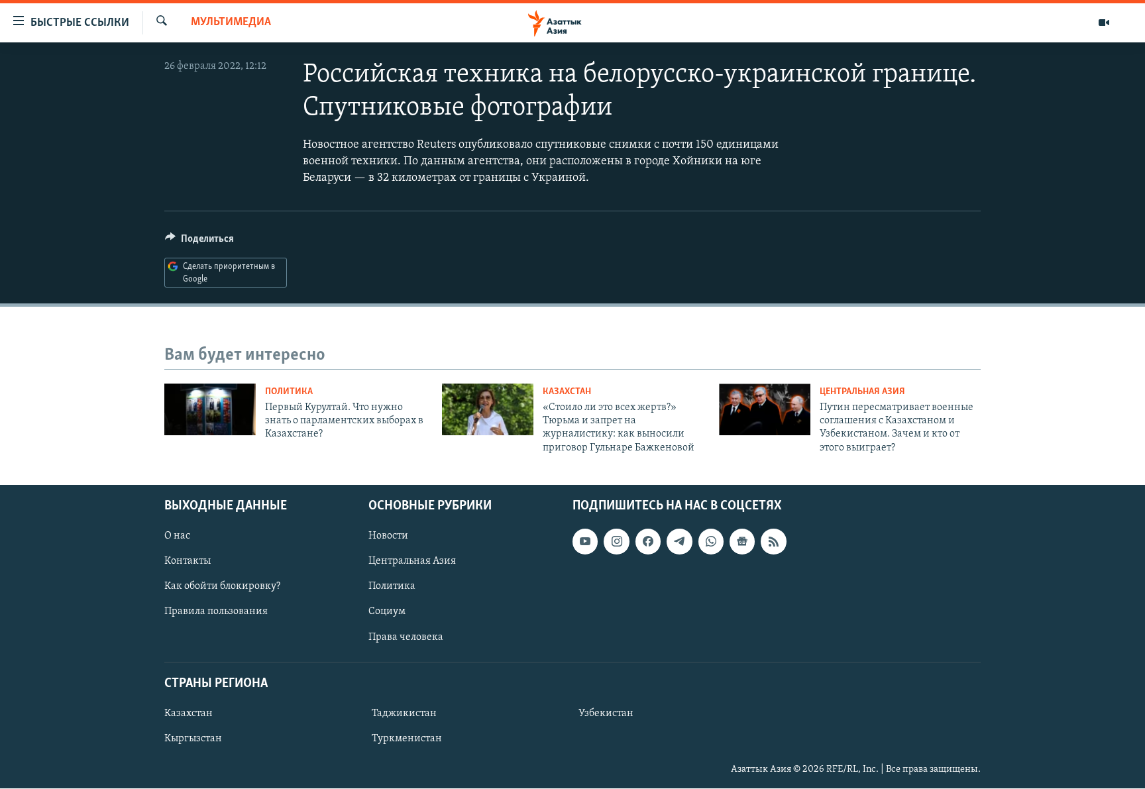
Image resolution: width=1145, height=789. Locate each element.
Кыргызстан (193, 738)
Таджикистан (404, 713)
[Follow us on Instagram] (616, 541)
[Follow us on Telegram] (679, 541)
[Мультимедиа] (1104, 22)
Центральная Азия (862, 392)
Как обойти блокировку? (222, 587)
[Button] (199, 241)
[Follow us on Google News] (742, 541)
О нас (177, 536)
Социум (387, 612)
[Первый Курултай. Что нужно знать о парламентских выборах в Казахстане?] (210, 409)
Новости (388, 536)
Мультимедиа (231, 22)
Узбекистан (605, 713)
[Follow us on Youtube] (585, 541)
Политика (289, 392)
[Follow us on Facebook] (648, 541)
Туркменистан (407, 738)
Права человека (405, 637)
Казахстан (567, 392)
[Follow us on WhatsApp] (711, 541)
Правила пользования (216, 612)
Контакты (187, 561)
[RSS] (773, 541)
